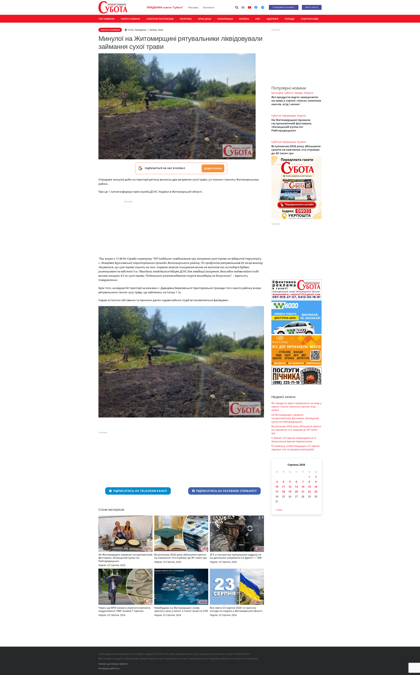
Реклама (193, 7)
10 (276, 486)
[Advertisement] (181, 228)
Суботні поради (293, 92)
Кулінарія (277, 92)
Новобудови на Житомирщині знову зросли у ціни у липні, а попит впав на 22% (181, 609)
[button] (237, 7)
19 (289, 491)
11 (283, 486)
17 (276, 491)
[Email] (243, 7)
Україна (308, 92)
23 (315, 491)
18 (283, 491)
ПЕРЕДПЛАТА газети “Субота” (165, 7)
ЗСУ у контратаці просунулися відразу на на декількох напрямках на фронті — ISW (236, 556)
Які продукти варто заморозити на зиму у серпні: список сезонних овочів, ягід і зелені (296, 100)
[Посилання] (112, 7)
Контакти (208, 7)
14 (302, 486)
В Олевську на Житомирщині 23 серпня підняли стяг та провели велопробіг (295, 447)
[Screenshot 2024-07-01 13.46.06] (181, 362)
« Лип (278, 509)
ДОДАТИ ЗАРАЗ (213, 168)
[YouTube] (249, 7)
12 (289, 486)
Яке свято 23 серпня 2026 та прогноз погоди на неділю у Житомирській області (236, 609)
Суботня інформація (283, 115)
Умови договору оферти (113, 663)
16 (315, 486)
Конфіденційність (109, 668)
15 (309, 486)
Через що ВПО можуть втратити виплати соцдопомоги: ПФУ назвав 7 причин (124, 609)
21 (302, 491)
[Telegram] (262, 7)
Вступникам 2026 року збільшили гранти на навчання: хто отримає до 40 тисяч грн (180, 556)
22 (309, 491)
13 (296, 486)
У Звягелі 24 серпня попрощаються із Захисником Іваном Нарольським (293, 439)
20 (296, 491)
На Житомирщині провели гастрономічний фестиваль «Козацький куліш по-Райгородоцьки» (125, 558)
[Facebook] (256, 7)
